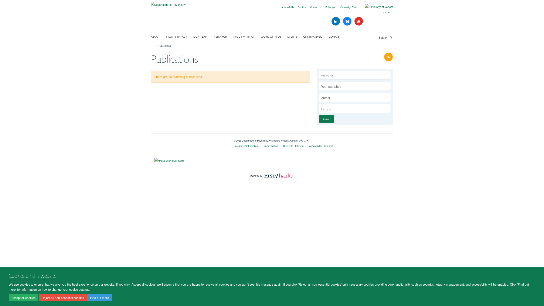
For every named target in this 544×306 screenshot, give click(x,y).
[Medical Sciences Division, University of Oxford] (189, 139)
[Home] (154, 46)
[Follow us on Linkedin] (336, 21)
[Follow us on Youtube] (358, 21)
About (155, 36)
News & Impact (176, 36)
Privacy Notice (270, 145)
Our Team (200, 36)
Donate (334, 36)
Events (292, 36)
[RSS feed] (388, 57)
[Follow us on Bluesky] (347, 21)
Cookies (302, 7)
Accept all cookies (23, 298)
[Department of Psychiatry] (168, 3)
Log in (386, 12)
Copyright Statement (293, 145)
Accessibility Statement (321, 145)
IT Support (330, 7)
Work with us (271, 36)
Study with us (244, 36)
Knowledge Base (348, 7)
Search (326, 119)
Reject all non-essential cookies (63, 298)
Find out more (99, 298)
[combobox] (355, 86)
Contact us (316, 7)
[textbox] (356, 86)
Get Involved (312, 36)
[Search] (390, 37)
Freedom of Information (246, 145)
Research (220, 36)
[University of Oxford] (376, 6)
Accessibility (287, 7)
